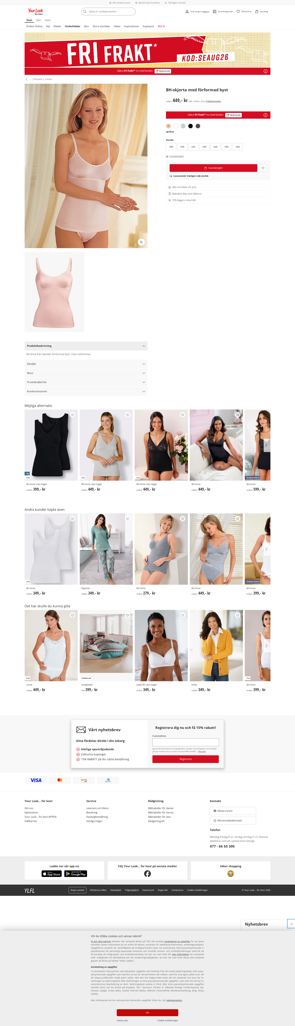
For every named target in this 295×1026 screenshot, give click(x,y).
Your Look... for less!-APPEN (40, 816)
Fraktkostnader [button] (213, 101)
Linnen (48, 79)
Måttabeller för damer (161, 808)
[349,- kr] (106, 549)
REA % (161, 26)
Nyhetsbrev (31, 812)
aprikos (170, 131)
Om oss (29, 808)
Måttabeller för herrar (161, 812)
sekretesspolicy (174, 1000)
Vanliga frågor (94, 821)
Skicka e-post (225, 811)
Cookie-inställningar (167, 1020)
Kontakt (215, 801)
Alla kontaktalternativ (229, 820)
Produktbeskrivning (39, 346)
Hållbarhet (31, 821)
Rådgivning (155, 801)
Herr (38, 20)
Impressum (148, 890)
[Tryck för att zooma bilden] (141, 242)
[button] (26, 79)
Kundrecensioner (37, 391)
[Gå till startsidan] (35, 11)
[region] (147, 978)
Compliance (177, 890)
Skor (86, 26)
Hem (48, 20)
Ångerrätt (163, 890)
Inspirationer (131, 26)
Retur (30, 373)
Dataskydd (115, 890)
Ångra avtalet (77, 890)
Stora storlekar (101, 26)
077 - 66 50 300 (222, 846)
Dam (29, 20)
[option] (168, 126)
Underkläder (72, 26)
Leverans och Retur (97, 808)
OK (147, 1012)
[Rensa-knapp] (132, 11)
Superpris (148, 26)
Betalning (91, 812)
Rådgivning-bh (156, 821)
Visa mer (202, 751)
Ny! (48, 26)
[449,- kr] (216, 445)
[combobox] (115, 11)
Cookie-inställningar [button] (197, 890)
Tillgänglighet (132, 890)
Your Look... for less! (38, 801)
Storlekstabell (177, 156)
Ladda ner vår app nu (64, 866)
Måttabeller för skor (159, 816)
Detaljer (31, 364)
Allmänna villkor (98, 890)
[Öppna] (265, 71)
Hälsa (117, 26)
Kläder (57, 26)
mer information (180, 954)
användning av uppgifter (177, 941)
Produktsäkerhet (37, 382)
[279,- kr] (161, 549)
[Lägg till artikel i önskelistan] (263, 168)
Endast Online (34, 26)
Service (91, 801)
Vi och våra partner (101, 941)
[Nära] (291, 923)
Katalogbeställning (97, 816)
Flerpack (38, 79)
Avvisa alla (122, 1020)
